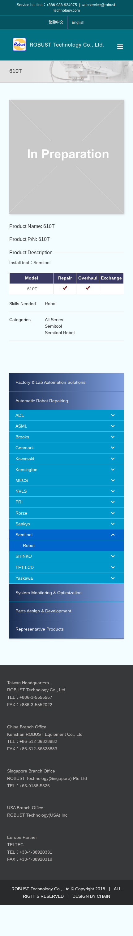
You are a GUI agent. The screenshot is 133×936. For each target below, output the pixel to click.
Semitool (53, 326)
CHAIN (103, 896)
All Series (54, 319)
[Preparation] (66, 101)
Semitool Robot (60, 332)
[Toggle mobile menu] (120, 46)
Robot (51, 303)
